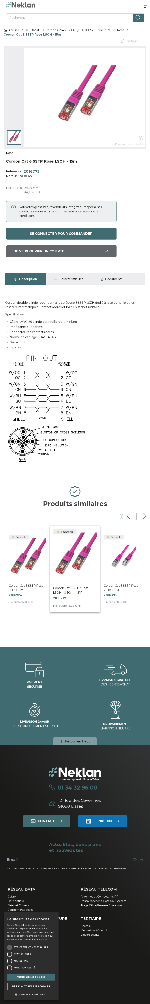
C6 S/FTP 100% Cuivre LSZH (91, 30)
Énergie (86, 926)
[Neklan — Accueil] (20, 5)
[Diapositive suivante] (144, 516)
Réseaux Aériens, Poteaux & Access (103, 901)
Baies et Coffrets (18, 905)
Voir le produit (30, 572)
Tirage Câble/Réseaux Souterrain (101, 905)
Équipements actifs (20, 909)
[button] (31, 994)
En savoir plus (39, 939)
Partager (132, 41)
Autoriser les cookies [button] (31, 977)
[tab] (25, 279)
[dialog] (31, 956)
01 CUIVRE (32, 30)
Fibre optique (16, 901)
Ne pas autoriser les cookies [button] (31, 986)
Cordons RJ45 (56, 30)
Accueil (13, 30)
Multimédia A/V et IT (94, 930)
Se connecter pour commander (61, 234)
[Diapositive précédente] (129, 516)
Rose (120, 30)
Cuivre (12, 896)
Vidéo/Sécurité (90, 934)
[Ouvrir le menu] (146, 6)
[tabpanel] (75, 383)
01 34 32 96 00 (77, 788)
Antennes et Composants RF (99, 896)
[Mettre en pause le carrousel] (121, 516)
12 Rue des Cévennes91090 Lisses (79, 803)
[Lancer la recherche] (138, 18)
